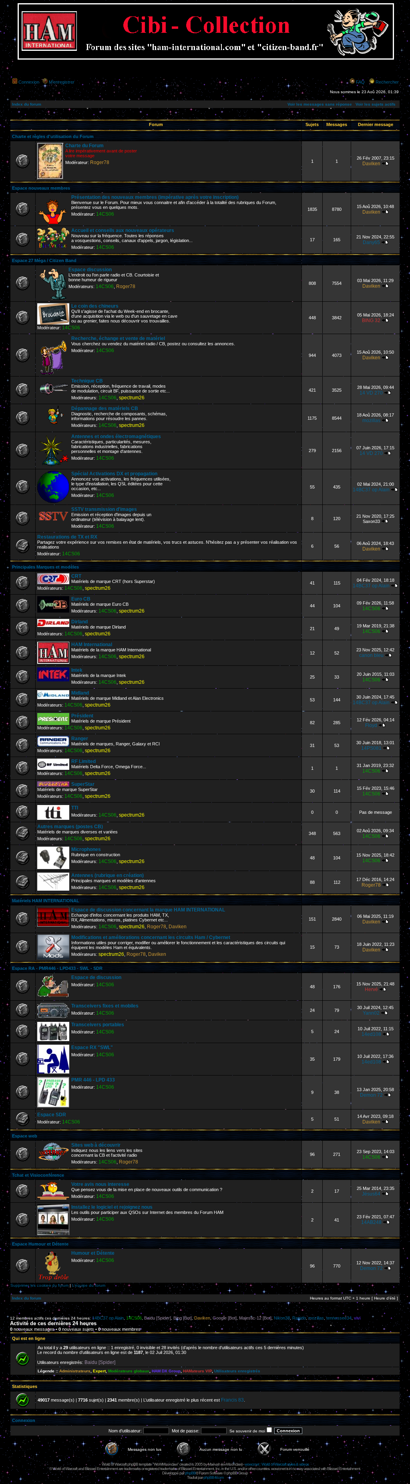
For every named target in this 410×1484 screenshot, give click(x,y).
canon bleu (371, 655)
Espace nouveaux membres (41, 188)
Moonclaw (233, 1464)
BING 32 (371, 320)
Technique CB (87, 381)
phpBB (190, 1473)
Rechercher (387, 82)
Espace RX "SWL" (92, 1047)
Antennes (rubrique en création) (107, 875)
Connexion (28, 82)
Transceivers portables (97, 1024)
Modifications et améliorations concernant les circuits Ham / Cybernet (150, 937)
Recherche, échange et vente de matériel (118, 338)
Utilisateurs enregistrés (237, 1371)
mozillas (371, 420)
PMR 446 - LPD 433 (93, 1080)
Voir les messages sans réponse (319, 104)
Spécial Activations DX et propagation (114, 474)
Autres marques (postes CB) (70, 826)
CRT (76, 576)
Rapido (299, 1318)
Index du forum (26, 104)
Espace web (24, 1136)
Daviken (371, 163)
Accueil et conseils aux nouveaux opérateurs (122, 230)
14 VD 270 (371, 393)
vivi (357, 1318)
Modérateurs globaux (128, 1371)
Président (82, 716)
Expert (99, 1371)
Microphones (86, 849)
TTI (74, 808)
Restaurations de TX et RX (67, 537)
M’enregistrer (61, 82)
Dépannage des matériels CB (104, 408)
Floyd (371, 725)
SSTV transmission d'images (104, 509)
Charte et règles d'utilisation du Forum (53, 136)
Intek (76, 670)
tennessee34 (339, 1318)
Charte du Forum (84, 145)
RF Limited (83, 761)
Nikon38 (282, 1318)
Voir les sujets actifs (376, 104)
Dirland (79, 622)
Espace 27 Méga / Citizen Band (44, 260)
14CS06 (105, 214)
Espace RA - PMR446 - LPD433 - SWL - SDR (57, 968)
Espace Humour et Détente (40, 1244)
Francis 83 (232, 1400)
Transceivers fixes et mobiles (105, 1006)
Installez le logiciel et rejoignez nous (112, 1207)
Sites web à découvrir (96, 1145)
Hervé (371, 989)
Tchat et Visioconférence (38, 1175)
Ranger (79, 738)
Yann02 (371, 1013)
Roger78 (99, 162)
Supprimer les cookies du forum (39, 1285)
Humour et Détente (93, 1253)
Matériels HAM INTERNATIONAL (45, 900)
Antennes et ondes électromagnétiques (116, 436)
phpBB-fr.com (213, 1477)
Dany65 (371, 242)
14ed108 (371, 1034)
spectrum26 (132, 398)
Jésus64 (371, 1194)
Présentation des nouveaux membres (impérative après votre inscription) (155, 197)
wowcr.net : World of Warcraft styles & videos (277, 1464)
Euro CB (80, 599)
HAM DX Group (166, 1371)
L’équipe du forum (88, 1285)
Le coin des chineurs (95, 306)
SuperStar (82, 784)
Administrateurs (74, 1371)
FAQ (360, 82)
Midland (80, 693)
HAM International (91, 644)
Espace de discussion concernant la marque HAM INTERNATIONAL (148, 910)
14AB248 (371, 1222)
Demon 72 (371, 1095)
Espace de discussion (96, 977)
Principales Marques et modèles (45, 567)
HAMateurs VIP (197, 1371)
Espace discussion (90, 269)
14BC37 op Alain (371, 490)
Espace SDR (51, 1115)
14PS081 (371, 748)
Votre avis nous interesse (100, 1184)
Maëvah (214, 1464)
